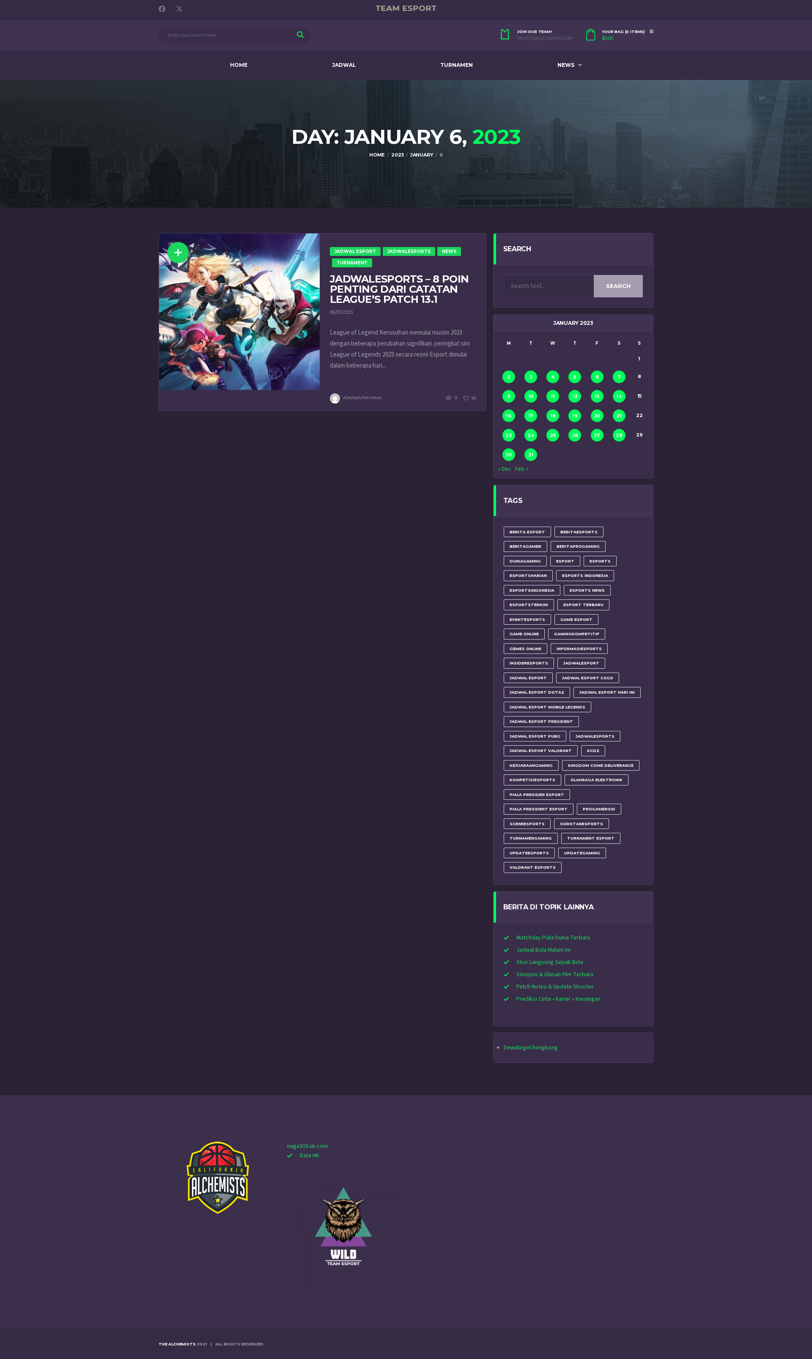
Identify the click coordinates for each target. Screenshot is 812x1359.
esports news (587, 590)
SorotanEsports (581, 823)
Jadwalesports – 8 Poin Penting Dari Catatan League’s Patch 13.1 (399, 289)
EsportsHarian (528, 575)
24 (530, 435)
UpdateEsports (529, 853)
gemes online (525, 648)
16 (508, 416)
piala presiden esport (537, 794)
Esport (565, 561)
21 (619, 416)
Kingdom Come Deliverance (601, 765)
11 (553, 396)
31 (530, 455)
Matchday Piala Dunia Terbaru (553, 937)
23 (508, 435)
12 (575, 396)
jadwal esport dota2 (537, 692)
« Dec (504, 469)
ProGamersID (599, 809)
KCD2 (593, 750)
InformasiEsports (579, 648)
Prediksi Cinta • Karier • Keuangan (558, 999)
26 (575, 435)
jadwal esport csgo (587, 677)
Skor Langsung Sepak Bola (549, 962)
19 (575, 416)
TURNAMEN (456, 65)
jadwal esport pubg (535, 736)
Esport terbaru (583, 604)
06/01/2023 (341, 312)
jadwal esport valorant (541, 750)
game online (524, 633)
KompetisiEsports (532, 779)
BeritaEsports (579, 532)
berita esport (527, 532)
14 (619, 396)
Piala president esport (539, 809)
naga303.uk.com (307, 1146)
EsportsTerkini (529, 604)
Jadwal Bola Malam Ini (543, 950)
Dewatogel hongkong (531, 1047)
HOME (238, 65)
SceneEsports (527, 823)
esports (600, 561)
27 (597, 435)
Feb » (521, 469)
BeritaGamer (525, 546)
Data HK (309, 1155)
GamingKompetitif (576, 633)
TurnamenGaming (531, 838)
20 (597, 416)
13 (597, 396)
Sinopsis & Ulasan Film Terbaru (554, 974)
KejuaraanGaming (531, 765)
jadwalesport (581, 663)
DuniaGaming (525, 561)
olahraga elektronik (597, 779)
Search (618, 286)
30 (508, 455)
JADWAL (344, 65)
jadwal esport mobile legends (547, 707)
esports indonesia (585, 575)
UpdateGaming (582, 853)
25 (553, 435)
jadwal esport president (541, 721)
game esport (576, 619)
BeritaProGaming (578, 546)
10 (531, 396)
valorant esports (533, 867)
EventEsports (527, 619)
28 (619, 435)
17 (531, 416)
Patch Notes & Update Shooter (555, 987)
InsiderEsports (529, 663)
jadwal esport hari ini (607, 692)
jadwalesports (595, 736)
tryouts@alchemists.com (545, 38)
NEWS (565, 65)
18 (553, 416)
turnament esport (590, 838)
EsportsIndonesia (532, 590)
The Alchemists (177, 1344)
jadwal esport (528, 677)
